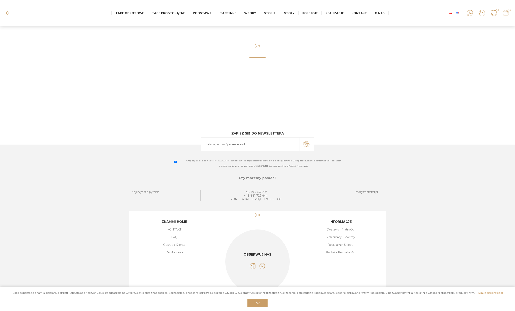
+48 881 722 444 (256, 195)
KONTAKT (174, 229)
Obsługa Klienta (174, 245)
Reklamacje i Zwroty (340, 237)
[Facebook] (252, 266)
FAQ (174, 237)
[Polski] (450, 13)
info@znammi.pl (366, 192)
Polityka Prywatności (340, 252)
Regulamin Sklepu (340, 245)
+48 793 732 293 (255, 192)
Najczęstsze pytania (145, 192)
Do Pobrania (174, 252)
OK (258, 303)
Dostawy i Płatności (340, 229)
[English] (457, 13)
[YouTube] (262, 266)
